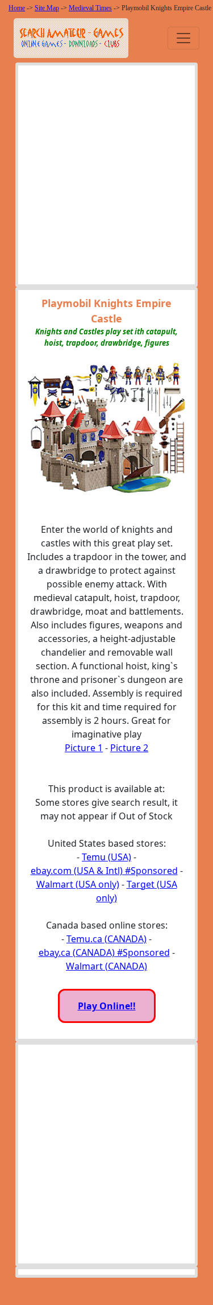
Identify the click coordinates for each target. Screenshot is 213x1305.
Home (17, 8)
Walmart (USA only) (77, 884)
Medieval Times (90, 8)
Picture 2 (129, 747)
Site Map (47, 8)
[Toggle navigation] (183, 38)
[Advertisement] (106, 177)
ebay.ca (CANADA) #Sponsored (104, 952)
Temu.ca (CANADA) (106, 939)
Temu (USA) (106, 857)
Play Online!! (107, 1006)
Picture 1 (84, 747)
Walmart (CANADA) (106, 966)
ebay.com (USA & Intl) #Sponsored (104, 870)
